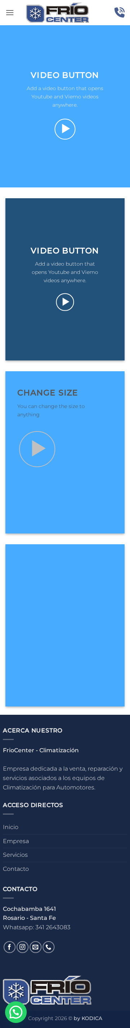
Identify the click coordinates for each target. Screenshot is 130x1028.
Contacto (16, 868)
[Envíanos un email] (36, 947)
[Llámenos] (49, 947)
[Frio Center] (57, 13)
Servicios (15, 854)
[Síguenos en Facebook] (10, 947)
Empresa (16, 841)
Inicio (10, 827)
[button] (9, 12)
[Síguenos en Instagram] (23, 947)
